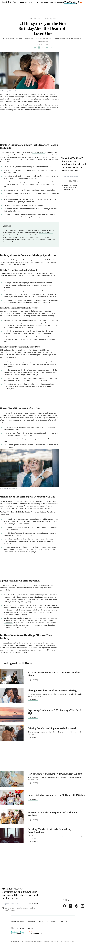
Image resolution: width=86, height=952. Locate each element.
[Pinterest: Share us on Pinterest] (43, 47)
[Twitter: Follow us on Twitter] (70, 906)
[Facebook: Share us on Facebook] (35, 47)
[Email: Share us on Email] (47, 47)
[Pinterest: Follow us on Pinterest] (76, 906)
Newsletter (31, 921)
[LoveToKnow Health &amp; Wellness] (17, 932)
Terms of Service (69, 941)
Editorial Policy (43, 921)
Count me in (73, 181)
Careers (53, 921)
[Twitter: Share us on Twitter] (39, 47)
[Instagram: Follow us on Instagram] (82, 906)
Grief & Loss (37, 18)
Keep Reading (33, 680)
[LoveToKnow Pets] (35, 932)
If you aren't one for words (14, 605)
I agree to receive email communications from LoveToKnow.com (70, 187)
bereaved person (38, 153)
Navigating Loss (46, 18)
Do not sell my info (47, 941)
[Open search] (79, 2)
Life (31, 18)
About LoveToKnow (17, 921)
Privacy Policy (58, 941)
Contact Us (63, 921)
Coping (54, 18)
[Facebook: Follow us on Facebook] (64, 906)
